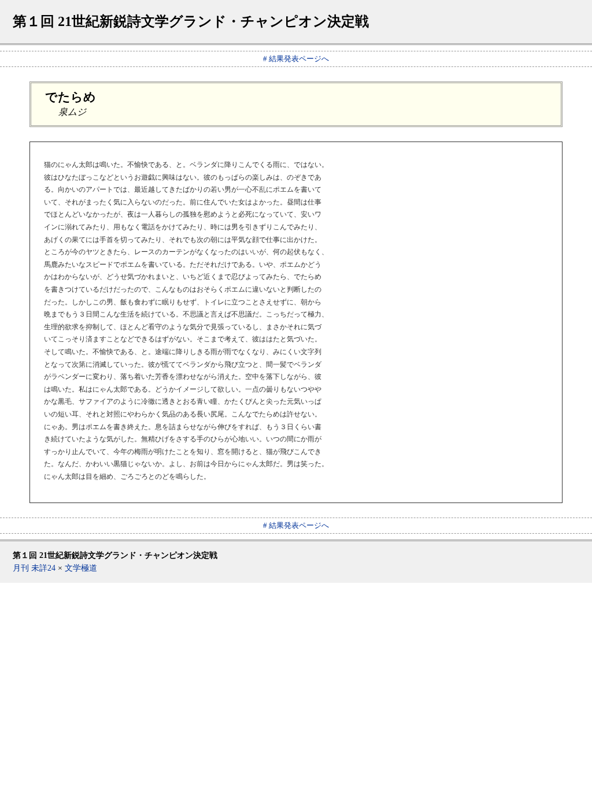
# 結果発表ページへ (296, 58)
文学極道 (81, 567)
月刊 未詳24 (34, 567)
